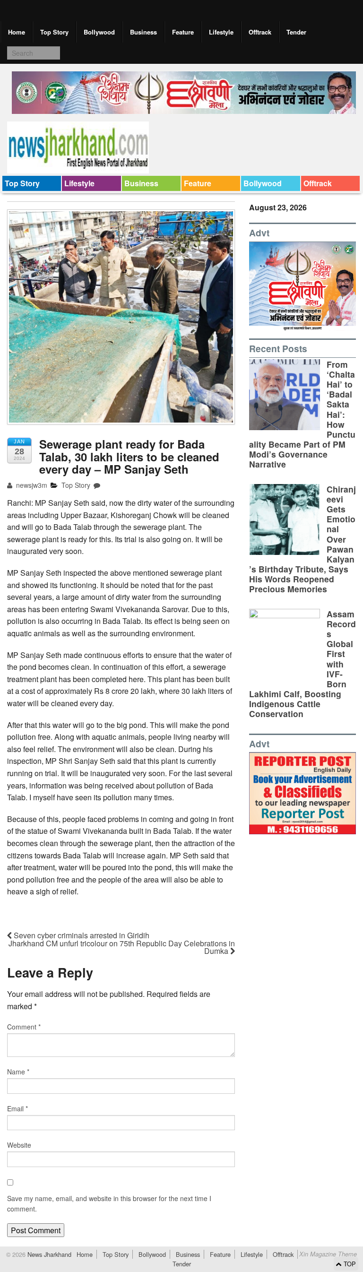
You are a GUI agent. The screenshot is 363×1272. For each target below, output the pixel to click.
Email (17, 1108)
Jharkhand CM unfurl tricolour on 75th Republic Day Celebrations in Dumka (122, 947)
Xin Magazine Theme (328, 1254)
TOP (349, 1263)
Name (18, 1071)
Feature (183, 31)
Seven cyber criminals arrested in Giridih (80, 935)
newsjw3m (30, 485)
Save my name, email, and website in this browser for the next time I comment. (109, 1203)
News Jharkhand (48, 1254)
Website (19, 1145)
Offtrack (260, 31)
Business (143, 31)
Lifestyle (221, 31)
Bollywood (99, 31)
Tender (296, 31)
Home (16, 31)
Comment (24, 1026)
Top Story (54, 31)
